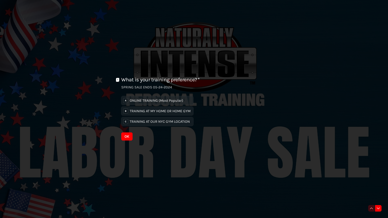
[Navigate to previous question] (371, 208)
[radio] (157, 100)
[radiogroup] (157, 111)
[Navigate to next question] (378, 208)
